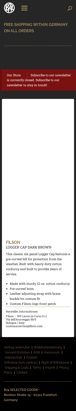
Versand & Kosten (17, 352)
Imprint (50, 367)
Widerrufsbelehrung (48, 347)
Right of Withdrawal (55, 362)
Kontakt (31, 357)
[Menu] (23, 8)
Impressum (52, 352)
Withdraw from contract (21, 362)
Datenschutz (13, 357)
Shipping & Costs (17, 367)
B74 (9, 7)
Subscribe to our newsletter (51, 75)
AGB (37, 352)
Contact (21, 372)
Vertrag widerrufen (17, 347)
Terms (37, 367)
